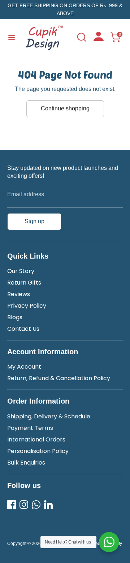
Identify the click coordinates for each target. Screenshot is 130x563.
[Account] (98, 39)
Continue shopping (65, 108)
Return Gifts (24, 282)
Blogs (14, 317)
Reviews (18, 294)
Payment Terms (30, 428)
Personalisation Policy (38, 451)
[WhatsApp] (36, 504)
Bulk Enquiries (26, 462)
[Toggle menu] (11, 37)
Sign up (34, 221)
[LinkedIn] (48, 504)
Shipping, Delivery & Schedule (48, 416)
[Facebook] (11, 504)
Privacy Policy (26, 306)
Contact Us (23, 329)
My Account (24, 366)
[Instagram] (24, 504)
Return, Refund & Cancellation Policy (58, 378)
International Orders (36, 439)
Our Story (20, 271)
